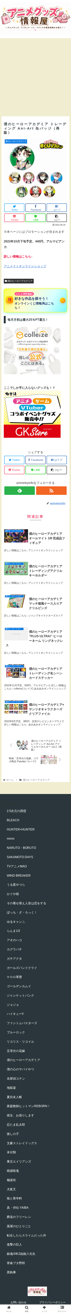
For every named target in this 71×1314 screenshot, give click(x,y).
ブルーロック (16, 1032)
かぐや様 (13, 894)
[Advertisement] (35, 77)
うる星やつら (16, 884)
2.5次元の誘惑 (16, 811)
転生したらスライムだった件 (26, 1235)
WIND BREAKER (19, 875)
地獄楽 (11, 1087)
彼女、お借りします (20, 1115)
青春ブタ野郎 (16, 1263)
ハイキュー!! (15, 1013)
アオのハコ (14, 940)
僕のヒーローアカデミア (20, 281)
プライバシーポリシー (52, 1302)
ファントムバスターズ (22, 1023)
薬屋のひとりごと (19, 1226)
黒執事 (11, 1272)
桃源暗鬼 (13, 1170)
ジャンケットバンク (20, 995)
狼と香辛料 (14, 1198)
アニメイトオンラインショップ (25, 266)
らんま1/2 (13, 930)
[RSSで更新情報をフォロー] (51, 490)
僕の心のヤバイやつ (20, 1069)
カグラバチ (14, 949)
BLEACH (13, 820)
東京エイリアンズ (19, 1161)
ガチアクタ (14, 958)
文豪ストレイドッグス (22, 1143)
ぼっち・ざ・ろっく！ (22, 912)
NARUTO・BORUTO (21, 847)
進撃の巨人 (14, 1244)
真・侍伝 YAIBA (18, 1207)
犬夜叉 (11, 1189)
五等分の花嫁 (16, 1050)
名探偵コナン (16, 1078)
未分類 (11, 1152)
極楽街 (11, 1180)
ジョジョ (13, 1004)
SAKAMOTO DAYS (20, 857)
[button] (63, 701)
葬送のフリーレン (19, 1217)
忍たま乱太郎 (16, 1124)
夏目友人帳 (14, 1097)
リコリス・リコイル (20, 1041)
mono (10, 838)
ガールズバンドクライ (22, 967)
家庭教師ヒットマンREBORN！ (28, 1106)
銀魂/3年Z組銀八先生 (21, 1253)
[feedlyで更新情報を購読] (19, 490)
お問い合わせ (19, 1302)
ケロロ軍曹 (14, 977)
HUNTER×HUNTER (21, 829)
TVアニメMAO (17, 866)
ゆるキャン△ (16, 921)
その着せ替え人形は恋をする (26, 903)
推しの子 (13, 1133)
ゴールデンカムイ (19, 986)
